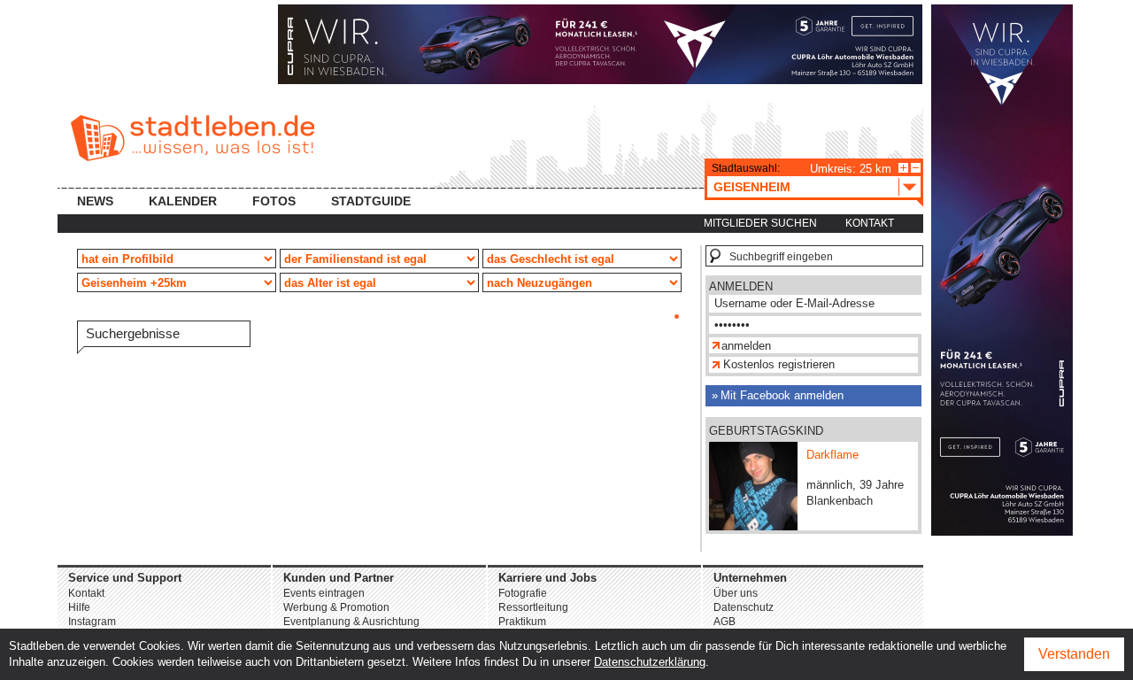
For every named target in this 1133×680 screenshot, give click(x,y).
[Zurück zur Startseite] (192, 138)
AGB (724, 621)
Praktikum (522, 621)
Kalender (183, 201)
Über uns (735, 593)
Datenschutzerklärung (649, 661)
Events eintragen (324, 593)
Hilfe (79, 607)
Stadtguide (371, 201)
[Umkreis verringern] (916, 168)
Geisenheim (751, 187)
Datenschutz (743, 607)
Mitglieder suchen (760, 223)
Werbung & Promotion (336, 607)
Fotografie (522, 593)
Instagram (92, 621)
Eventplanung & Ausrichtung (351, 621)
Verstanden (1074, 653)
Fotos (274, 201)
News (95, 201)
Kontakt (869, 223)
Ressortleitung (533, 607)
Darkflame (832, 454)
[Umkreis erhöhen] (903, 168)
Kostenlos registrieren (779, 364)
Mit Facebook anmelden (782, 395)
